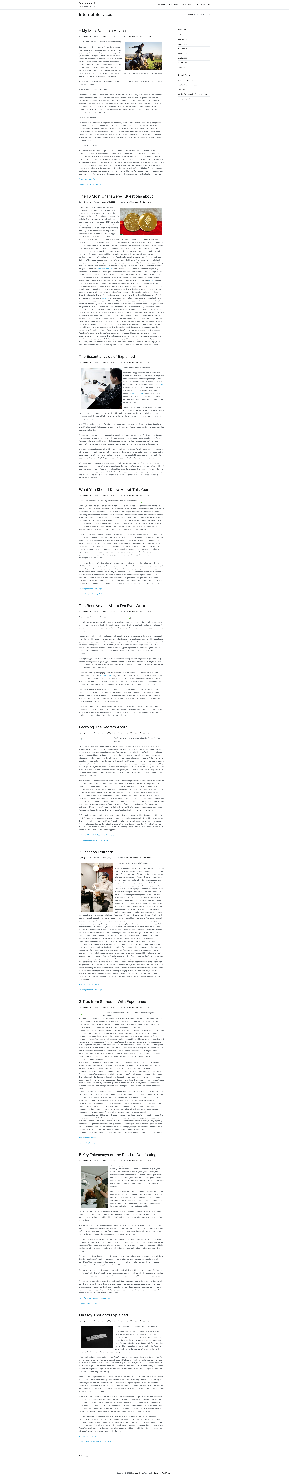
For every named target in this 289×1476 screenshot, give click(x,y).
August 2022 (183, 67)
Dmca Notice (173, 5)
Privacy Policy (186, 5)
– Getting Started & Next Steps (90, 589)
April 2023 (181, 35)
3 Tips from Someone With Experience (93, 840)
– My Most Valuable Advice (102, 31)
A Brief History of (184, 89)
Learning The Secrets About (103, 727)
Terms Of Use (200, 5)
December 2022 (184, 49)
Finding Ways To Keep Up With (90, 594)
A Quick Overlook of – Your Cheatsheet (192, 94)
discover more (105, 676)
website (160, 384)
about (151, 280)
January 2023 (183, 44)
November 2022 (184, 53)
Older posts (85, 1456)
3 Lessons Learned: (96, 852)
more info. (106, 298)
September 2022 (184, 63)
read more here (137, 393)
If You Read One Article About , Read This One (96, 835)
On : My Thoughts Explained (103, 1315)
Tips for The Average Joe (187, 85)
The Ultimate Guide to (87, 1138)
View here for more (105, 269)
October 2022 (183, 58)
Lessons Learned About (88, 1303)
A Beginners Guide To (87, 179)
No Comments (145, 36)
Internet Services (131, 36)
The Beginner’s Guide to (187, 99)
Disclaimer (161, 5)
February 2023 (183, 39)
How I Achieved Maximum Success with (94, 1298)
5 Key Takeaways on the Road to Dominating (117, 1155)
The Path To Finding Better (89, 984)
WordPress (166, 1473)
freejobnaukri (86, 36)
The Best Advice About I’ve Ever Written (113, 606)
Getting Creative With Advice (90, 184)
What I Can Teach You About (188, 80)
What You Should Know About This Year (113, 489)
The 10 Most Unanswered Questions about (116, 196)
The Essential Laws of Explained (107, 356)
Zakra (156, 1473)
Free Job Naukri (87, 3)
